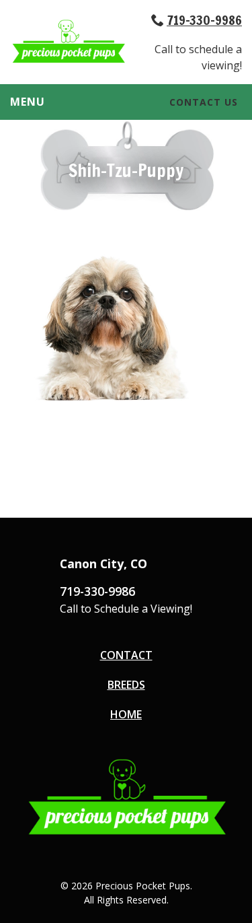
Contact (126, 655)
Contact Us (203, 102)
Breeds (126, 684)
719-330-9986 (204, 20)
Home (126, 714)
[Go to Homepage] (68, 60)
